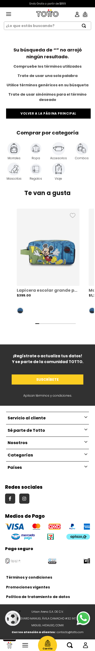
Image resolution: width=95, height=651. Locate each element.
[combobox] (47, 25)
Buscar (70, 645)
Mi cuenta (85, 645)
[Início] (9, 645)
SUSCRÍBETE (47, 379)
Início (9, 645)
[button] (48, 263)
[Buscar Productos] (85, 26)
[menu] (8, 14)
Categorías (25, 645)
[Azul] (20, 310)
